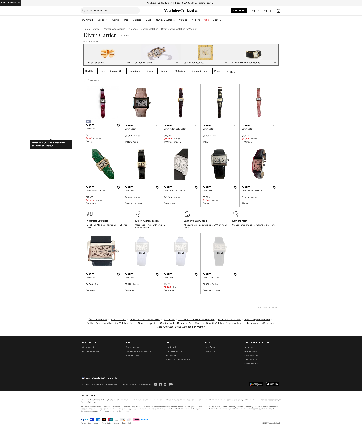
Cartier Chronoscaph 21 (143, 323)
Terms (125, 384)
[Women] (122, 20)
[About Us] (225, 20)
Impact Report (251, 355)
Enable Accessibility (10, 2)
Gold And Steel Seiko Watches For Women (181, 327)
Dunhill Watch (214, 323)
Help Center (210, 347)
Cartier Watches (149, 29)
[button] (278, 11)
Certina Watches (98, 319)
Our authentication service (138, 351)
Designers (103, 19)
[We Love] (202, 20)
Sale (206, 19)
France (83, 423)
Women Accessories (114, 29)
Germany (116, 423)
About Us (218, 19)
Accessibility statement (92, 384)
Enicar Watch (118, 319)
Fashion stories (251, 363)
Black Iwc (169, 319)
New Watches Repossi (259, 323)
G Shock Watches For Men (145, 319)
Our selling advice (173, 351)
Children (137, 19)
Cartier (96, 29)
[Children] (144, 20)
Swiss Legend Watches (257, 319)
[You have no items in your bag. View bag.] (278, 11)
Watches (133, 29)
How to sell (170, 347)
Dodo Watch (195, 323)
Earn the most (239, 220)
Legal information (112, 384)
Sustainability (250, 351)
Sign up (267, 10)
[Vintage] (189, 20)
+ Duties (97, 138)
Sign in (255, 10)
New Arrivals (87, 19)
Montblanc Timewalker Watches (196, 319)
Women (116, 19)
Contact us (210, 351)
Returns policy (132, 355)
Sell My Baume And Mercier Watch (106, 323)
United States (107, 423)
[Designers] (110, 20)
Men (126, 19)
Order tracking (133, 347)
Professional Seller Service (177, 359)
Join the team (250, 359)
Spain (124, 423)
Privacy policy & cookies (140, 384)
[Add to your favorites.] (118, 125)
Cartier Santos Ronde (172, 323)
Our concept (88, 347)
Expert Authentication (147, 220)
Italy (130, 423)
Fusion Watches (235, 323)
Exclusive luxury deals (195, 220)
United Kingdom (94, 423)
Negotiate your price (97, 220)
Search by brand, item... (98, 10)
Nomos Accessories (229, 319)
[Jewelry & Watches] (177, 20)
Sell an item (238, 10)
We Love (195, 19)
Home (86, 29)
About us (248, 347)
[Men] (131, 20)
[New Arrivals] (95, 20)
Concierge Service (90, 351)
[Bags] (153, 20)
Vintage (183, 19)
